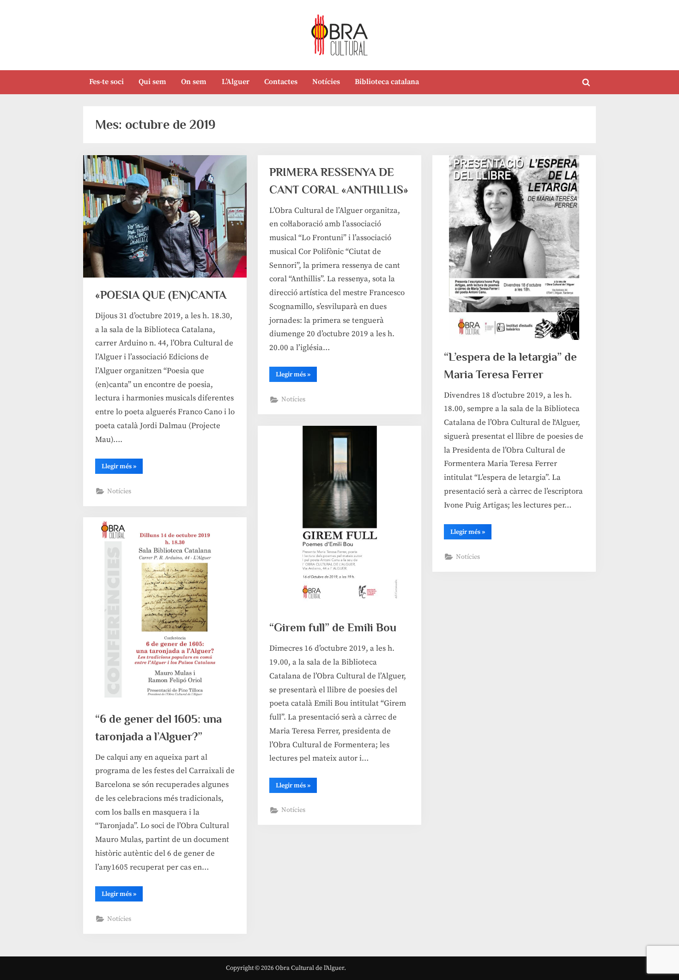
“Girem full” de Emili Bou (332, 627)
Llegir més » (122, 468)
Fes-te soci (106, 81)
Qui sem (152, 81)
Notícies (326, 81)
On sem (193, 81)
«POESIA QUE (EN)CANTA (160, 295)
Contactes (280, 81)
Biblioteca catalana (387, 81)
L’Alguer (235, 81)
